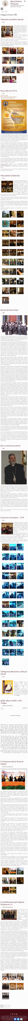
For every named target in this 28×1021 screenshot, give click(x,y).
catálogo (17, 695)
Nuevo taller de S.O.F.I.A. (9, 91)
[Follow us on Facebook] (11, 1014)
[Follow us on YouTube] (17, 1014)
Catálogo (16, 686)
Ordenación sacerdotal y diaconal (12, 19)
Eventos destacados (9, 705)
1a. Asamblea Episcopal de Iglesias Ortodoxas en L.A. (12, 903)
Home (3, 11)
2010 (3, 22)
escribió (18, 769)
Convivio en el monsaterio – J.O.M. (12, 517)
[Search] (25, 1)
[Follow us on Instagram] (15, 1014)
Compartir (25, 1018)
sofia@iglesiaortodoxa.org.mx (6, 164)
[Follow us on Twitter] (13, 1014)
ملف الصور (25, 707)
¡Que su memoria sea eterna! (10, 445)
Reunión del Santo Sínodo (9, 310)
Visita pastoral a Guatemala (10, 175)
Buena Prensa (24, 691)
